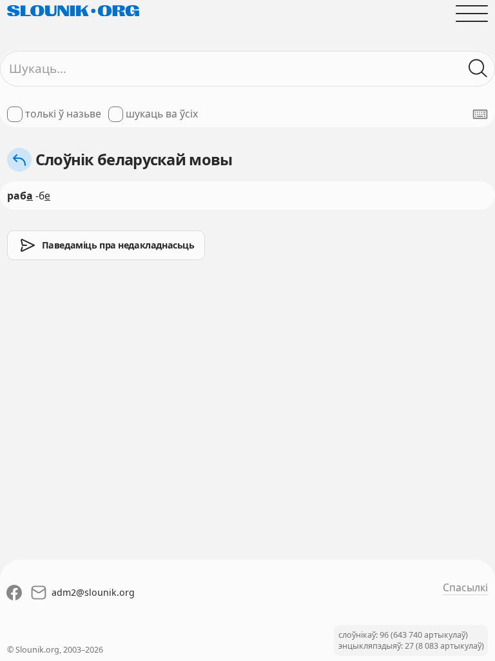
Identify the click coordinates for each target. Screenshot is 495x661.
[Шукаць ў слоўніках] (478, 68)
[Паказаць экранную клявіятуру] (480, 114)
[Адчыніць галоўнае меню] (472, 13)
